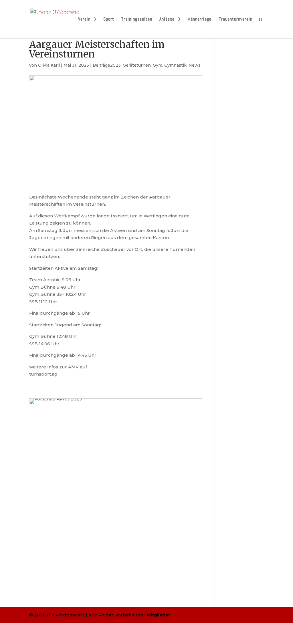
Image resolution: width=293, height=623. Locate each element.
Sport (108, 19)
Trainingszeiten (136, 19)
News (195, 65)
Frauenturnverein (235, 19)
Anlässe (167, 19)
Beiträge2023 (107, 65)
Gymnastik (175, 65)
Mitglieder (158, 615)
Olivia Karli (49, 65)
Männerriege (199, 19)
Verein (84, 19)
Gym (157, 65)
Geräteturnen (137, 65)
